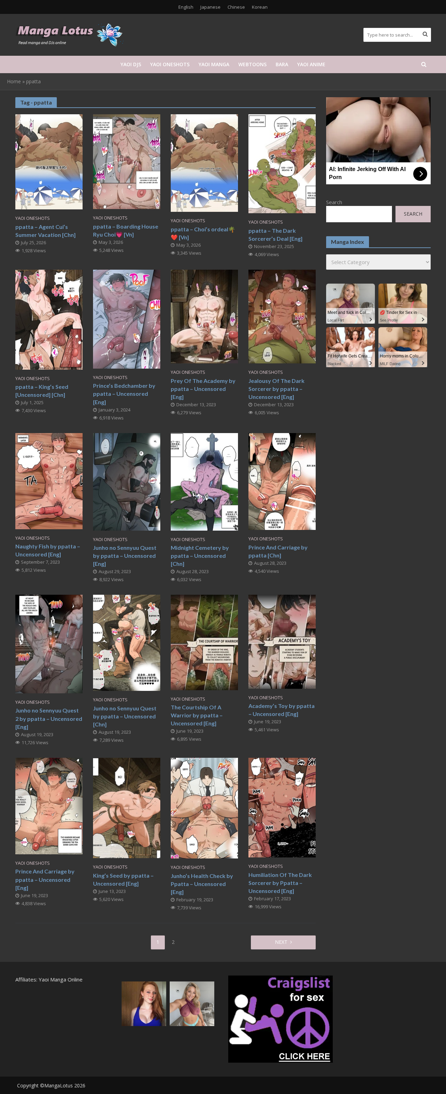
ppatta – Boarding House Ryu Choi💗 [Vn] (125, 230)
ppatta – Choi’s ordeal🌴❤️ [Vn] (203, 233)
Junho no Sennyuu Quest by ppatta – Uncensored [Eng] (124, 555)
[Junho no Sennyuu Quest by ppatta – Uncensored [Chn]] (126, 642)
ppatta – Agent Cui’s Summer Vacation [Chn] (45, 230)
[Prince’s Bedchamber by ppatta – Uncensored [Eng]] (126, 318)
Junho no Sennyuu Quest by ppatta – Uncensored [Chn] (124, 716)
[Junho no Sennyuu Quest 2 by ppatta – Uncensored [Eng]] (49, 643)
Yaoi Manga (214, 64)
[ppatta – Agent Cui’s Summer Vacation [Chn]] (49, 161)
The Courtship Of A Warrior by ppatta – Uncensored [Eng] (197, 715)
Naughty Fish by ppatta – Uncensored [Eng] (47, 550)
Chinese (236, 7)
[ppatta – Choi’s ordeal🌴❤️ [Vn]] (204, 162)
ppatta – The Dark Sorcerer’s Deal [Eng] (275, 234)
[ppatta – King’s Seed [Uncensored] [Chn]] (49, 319)
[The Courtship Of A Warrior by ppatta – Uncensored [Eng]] (204, 642)
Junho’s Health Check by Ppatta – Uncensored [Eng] (202, 883)
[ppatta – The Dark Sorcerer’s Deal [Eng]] (282, 163)
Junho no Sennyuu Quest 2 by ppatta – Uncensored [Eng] (48, 718)
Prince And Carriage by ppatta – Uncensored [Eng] (45, 879)
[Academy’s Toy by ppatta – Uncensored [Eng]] (282, 641)
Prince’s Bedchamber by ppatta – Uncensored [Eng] (124, 393)
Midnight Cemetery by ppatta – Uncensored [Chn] (200, 555)
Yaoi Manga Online (61, 979)
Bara (282, 64)
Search (334, 202)
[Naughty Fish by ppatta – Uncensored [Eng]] (49, 480)
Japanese (210, 7)
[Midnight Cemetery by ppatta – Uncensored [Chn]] (204, 481)
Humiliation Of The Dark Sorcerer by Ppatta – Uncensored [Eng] (280, 882)
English (185, 7)
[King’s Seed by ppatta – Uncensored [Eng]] (126, 807)
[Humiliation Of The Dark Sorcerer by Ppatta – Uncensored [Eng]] (282, 807)
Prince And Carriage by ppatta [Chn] (278, 551)
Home (14, 81)
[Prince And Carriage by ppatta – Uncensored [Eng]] (49, 805)
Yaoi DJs (131, 64)
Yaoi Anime (311, 64)
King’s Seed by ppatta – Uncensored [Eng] (123, 879)
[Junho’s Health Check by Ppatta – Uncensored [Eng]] (204, 807)
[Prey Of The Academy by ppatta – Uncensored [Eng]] (204, 316)
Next (281, 942)
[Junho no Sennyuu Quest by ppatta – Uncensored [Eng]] (126, 481)
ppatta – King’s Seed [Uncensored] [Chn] (41, 390)
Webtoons (252, 64)
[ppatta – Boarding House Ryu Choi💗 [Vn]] (126, 161)
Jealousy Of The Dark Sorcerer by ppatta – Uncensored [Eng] (276, 388)
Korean (260, 7)
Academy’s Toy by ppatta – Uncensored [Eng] (281, 709)
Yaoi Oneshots (170, 64)
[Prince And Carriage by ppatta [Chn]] (282, 481)
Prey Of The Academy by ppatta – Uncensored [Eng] (203, 388)
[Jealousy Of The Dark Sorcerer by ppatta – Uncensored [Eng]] (282, 316)
